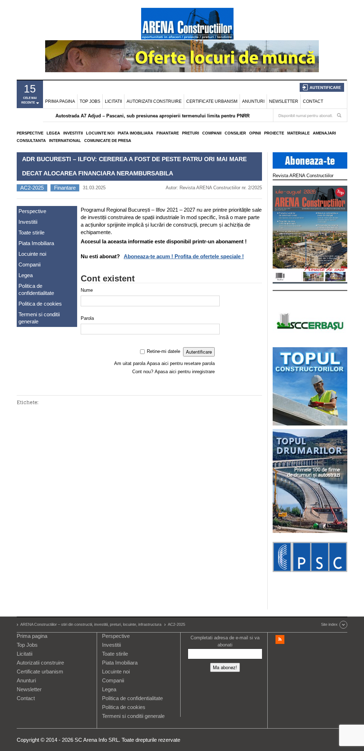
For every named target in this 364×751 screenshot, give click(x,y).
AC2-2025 (32, 188)
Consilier (235, 133)
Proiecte (274, 133)
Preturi (190, 133)
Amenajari (324, 133)
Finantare (167, 133)
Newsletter (283, 101)
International (65, 140)
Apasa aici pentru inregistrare (185, 371)
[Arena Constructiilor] (187, 23)
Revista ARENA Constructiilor (303, 175)
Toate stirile (31, 232)
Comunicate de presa (107, 140)
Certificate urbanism (211, 101)
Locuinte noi (100, 133)
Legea (53, 133)
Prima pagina (60, 101)
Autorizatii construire (154, 101)
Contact (313, 101)
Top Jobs (90, 101)
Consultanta (31, 140)
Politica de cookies (40, 304)
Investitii (73, 133)
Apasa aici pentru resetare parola (181, 363)
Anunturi (253, 101)
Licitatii (113, 101)
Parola (87, 318)
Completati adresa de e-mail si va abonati (225, 641)
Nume (87, 290)
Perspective (30, 133)
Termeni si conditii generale (39, 317)
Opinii (255, 133)
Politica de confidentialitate (36, 289)
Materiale (298, 133)
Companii (211, 133)
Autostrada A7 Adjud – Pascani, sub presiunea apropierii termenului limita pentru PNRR (152, 115)
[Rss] (279, 639)
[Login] (322, 87)
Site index (329, 624)
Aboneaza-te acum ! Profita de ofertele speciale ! (184, 256)
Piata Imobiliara (135, 133)
